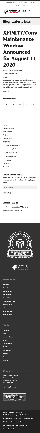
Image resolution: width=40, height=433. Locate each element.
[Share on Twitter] (13, 104)
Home (5, 125)
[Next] (33, 207)
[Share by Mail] (33, 104)
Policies (8, 160)
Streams (18, 5)
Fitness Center (7, 304)
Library (5, 308)
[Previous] (6, 207)
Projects (5, 135)
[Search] (29, 11)
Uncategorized (18, 70)
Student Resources (12, 153)
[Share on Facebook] (6, 104)
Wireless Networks (11, 156)
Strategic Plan (10, 2)
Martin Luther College (16, 412)
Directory (6, 164)
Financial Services (9, 301)
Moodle (25, 2)
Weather (5, 354)
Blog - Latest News (17, 21)
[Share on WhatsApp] (20, 104)
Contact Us (6, 167)
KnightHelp (6, 142)
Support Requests (8, 128)
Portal (18, 2)
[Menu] (34, 11)
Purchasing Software (12, 149)
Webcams (6, 357)
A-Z (24, 5)
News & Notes (7, 132)
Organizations (7, 311)
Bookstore (6, 284)
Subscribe (7, 193)
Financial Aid (7, 298)
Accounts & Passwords (13, 145)
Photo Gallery (7, 344)
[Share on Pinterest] (26, 104)
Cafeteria (6, 288)
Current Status (7, 138)
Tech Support (7, 350)
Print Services (7, 314)
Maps (4, 333)
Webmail (32, 2)
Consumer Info (7, 291)
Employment (7, 294)
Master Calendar (8, 337)
